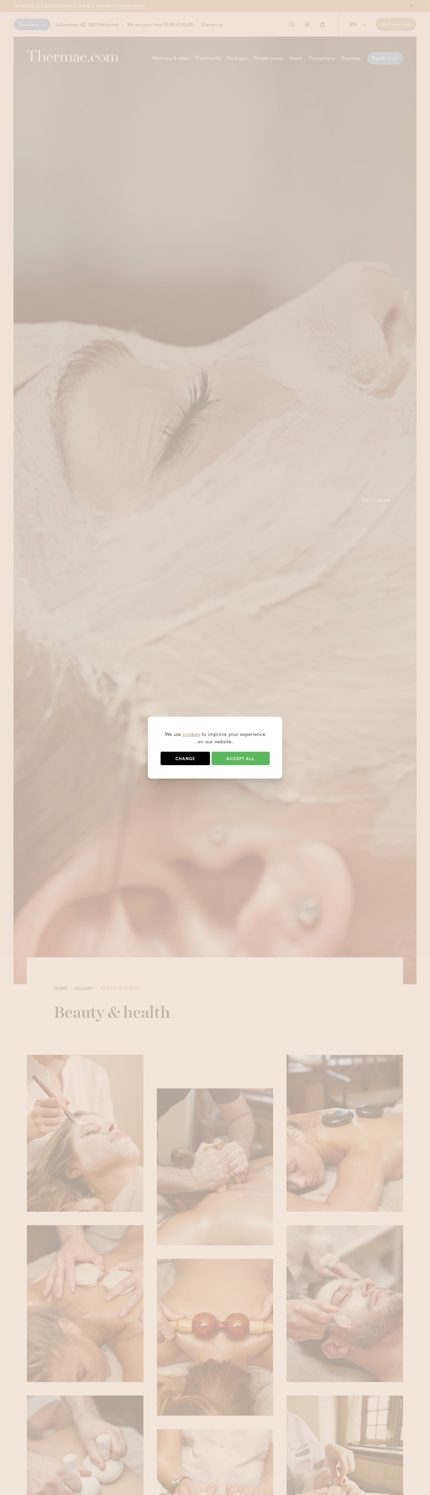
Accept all (240, 758)
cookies (191, 734)
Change (185, 758)
